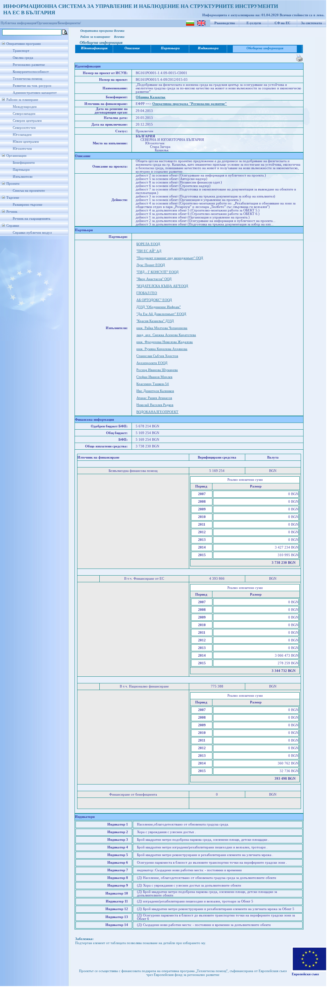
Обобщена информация (265, 48)
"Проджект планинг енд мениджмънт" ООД (169, 258)
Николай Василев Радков (154, 405)
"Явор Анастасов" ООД (154, 279)
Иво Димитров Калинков (155, 391)
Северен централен (27, 120)
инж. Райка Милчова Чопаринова (161, 328)
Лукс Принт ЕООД (150, 265)
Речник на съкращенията (31, 218)
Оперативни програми (23, 43)
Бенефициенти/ (69, 23)
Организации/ (47, 23)
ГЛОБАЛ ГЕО (146, 293)
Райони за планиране (22, 99)
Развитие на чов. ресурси (32, 85)
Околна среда (23, 57)
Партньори (21, 169)
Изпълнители (22, 176)
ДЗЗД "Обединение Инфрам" (158, 307)
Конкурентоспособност (31, 71)
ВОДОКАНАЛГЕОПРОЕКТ (157, 412)
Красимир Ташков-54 (152, 384)
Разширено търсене (27, 204)
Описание (132, 48)
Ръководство (224, 23)
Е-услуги (254, 23)
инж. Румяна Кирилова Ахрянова (161, 349)
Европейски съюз (305, 974)
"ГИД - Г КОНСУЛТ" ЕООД (157, 272)
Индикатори (208, 48)
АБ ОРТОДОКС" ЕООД (154, 300)
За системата (311, 23)
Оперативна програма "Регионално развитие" (189, 104)
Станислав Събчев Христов (157, 356)
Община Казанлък (150, 97)
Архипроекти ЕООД (152, 363)
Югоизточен (22, 148)
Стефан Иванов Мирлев (154, 377)
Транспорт (21, 50)
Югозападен (22, 134)
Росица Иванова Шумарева (157, 370)
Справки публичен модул (32, 232)
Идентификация (94, 48)
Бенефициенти (24, 162)
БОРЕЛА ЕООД (148, 244)
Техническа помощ (27, 78)
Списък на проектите (29, 190)
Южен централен (26, 141)
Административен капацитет (35, 92)
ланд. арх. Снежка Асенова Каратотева (166, 335)
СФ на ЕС (282, 23)
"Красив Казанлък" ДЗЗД (155, 321)
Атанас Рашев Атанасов (154, 398)
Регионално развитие (29, 64)
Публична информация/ (19, 23)
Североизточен (24, 127)
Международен (25, 106)
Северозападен (24, 113)
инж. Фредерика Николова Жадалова (164, 342)
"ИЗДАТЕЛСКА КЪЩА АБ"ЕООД (162, 286)
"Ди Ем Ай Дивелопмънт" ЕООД (161, 314)
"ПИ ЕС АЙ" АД (148, 251)
